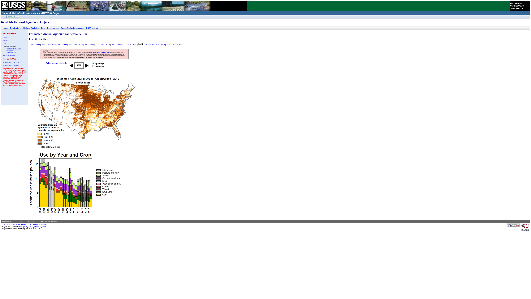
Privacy (31, 222)
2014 (152, 44)
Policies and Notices (49, 222)
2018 (173, 44)
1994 (43, 44)
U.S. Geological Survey (37, 224)
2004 (97, 44)
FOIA (20, 222)
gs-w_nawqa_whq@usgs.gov (34, 226)
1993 (38, 44)
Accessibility (7, 222)
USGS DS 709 (11, 52)
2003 (92, 44)
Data (43, 28)
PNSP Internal (92, 28)
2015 (157, 44)
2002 (86, 44)
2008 (119, 44)
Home (5, 28)
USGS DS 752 (11, 50)
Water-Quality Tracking (11, 62)
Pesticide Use (53, 28)
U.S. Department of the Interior (14, 224)
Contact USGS (517, 6)
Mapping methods (9, 55)
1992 (32, 44)
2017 (168, 44)
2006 (108, 44)
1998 (65, 44)
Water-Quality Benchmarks (72, 28)
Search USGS (516, 8)
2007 (113, 44)
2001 (81, 44)
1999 (70, 44)
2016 (163, 44)
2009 (124, 44)
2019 (179, 44)
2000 (75, 44)
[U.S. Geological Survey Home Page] (13, 10)
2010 (129, 44)
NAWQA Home (12, 17)
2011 (135, 44)
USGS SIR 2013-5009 (13, 49)
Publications (15, 28)
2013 (147, 44)
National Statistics (31, 28)
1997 (59, 44)
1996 (54, 44)
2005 (102, 44)
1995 (48, 44)
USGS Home (516, 3)
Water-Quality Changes (11, 65)
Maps (5, 40)
